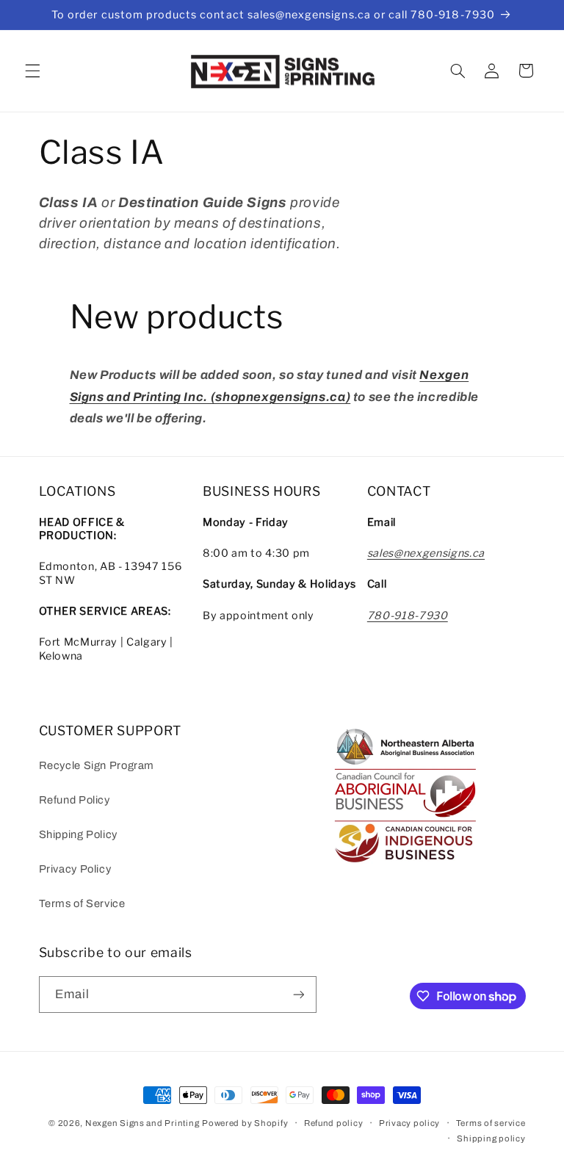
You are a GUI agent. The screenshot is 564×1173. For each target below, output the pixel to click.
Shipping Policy (78, 834)
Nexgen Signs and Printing (142, 1123)
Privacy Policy (75, 869)
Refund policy (334, 1123)
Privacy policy (409, 1123)
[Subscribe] (298, 994)
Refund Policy (74, 800)
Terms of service (491, 1123)
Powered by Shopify (245, 1123)
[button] (32, 70)
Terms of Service (82, 903)
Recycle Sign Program (97, 765)
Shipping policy (491, 1138)
